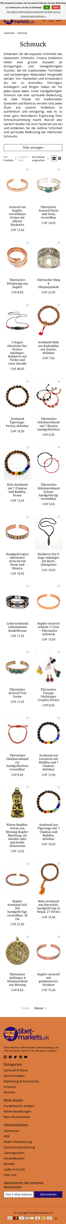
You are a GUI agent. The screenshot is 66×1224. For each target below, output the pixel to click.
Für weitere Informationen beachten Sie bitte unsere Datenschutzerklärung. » (33, 14)
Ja (46, 7)
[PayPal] (43, 1218)
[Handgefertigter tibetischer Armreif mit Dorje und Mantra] (17, 531)
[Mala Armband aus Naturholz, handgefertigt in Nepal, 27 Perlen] (48, 879)
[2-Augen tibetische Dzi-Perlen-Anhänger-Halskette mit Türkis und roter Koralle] (17, 320)
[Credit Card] (37, 1218)
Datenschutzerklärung (19, 1147)
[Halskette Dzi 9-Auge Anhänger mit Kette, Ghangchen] (48, 531)
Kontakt (9, 1164)
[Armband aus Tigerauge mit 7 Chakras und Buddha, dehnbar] (48, 802)
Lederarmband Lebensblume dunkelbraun (17, 626)
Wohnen (9, 1092)
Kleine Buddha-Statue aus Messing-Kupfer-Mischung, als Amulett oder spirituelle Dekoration (17, 835)
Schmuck (10, 1087)
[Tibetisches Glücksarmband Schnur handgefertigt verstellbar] (48, 462)
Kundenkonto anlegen (19, 1106)
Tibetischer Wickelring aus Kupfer (17, 283)
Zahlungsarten (14, 1153)
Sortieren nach (23, 158)
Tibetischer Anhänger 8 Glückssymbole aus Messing (17, 979)
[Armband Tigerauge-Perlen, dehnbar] (17, 396)
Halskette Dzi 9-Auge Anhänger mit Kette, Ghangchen (49, 559)
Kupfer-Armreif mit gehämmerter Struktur (48, 979)
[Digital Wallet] (29, 1218)
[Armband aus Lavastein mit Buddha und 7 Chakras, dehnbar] (48, 733)
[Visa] (21, 1218)
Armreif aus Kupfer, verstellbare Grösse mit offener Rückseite (17, 216)
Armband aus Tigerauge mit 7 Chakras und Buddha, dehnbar (48, 832)
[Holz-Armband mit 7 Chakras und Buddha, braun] (17, 462)
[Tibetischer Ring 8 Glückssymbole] (48, 257)
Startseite (9, 33)
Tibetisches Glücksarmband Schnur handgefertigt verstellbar (48, 491)
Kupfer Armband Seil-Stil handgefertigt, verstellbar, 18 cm (17, 910)
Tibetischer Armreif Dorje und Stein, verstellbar (48, 212)
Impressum (11, 1131)
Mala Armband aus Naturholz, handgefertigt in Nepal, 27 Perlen (48, 906)
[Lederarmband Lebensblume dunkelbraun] (17, 601)
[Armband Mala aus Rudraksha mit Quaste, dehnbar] (48, 320)
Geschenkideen (14, 1076)
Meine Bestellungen (17, 1111)
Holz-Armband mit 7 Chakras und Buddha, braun (17, 489)
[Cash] (49, 1218)
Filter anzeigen (33, 148)
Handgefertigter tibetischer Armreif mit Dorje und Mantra (17, 561)
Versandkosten (14, 1158)
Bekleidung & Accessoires (21, 1081)
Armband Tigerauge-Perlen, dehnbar (17, 422)
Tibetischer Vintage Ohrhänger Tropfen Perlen (48, 694)
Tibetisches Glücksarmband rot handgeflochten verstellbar (17, 762)
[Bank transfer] (10, 1218)
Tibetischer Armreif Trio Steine (17, 692)
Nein (56, 7)
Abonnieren (48, 1194)
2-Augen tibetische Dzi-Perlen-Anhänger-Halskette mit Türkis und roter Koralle (17, 352)
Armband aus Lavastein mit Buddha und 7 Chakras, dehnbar (48, 762)
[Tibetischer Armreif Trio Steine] (17, 667)
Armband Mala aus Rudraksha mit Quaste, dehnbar (48, 347)
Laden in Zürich (14, 1169)
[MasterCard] (15, 1218)
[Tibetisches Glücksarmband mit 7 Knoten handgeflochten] (48, 396)
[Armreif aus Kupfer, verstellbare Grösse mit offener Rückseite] (17, 184)
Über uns (10, 1175)
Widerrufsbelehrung (18, 1142)
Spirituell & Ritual (15, 1070)
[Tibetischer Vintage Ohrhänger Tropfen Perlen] (48, 667)
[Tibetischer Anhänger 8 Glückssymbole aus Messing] (17, 952)
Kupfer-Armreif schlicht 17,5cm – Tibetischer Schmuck (48, 628)
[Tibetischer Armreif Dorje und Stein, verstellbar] (48, 184)
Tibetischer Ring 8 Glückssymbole (48, 283)
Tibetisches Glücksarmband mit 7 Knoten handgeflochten (48, 424)
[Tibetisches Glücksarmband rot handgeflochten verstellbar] (17, 733)
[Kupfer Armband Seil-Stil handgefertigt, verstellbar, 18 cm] (17, 879)
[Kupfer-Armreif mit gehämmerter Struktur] (48, 952)
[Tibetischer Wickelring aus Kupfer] (17, 257)
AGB (7, 1136)
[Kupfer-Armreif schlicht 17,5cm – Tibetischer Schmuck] (48, 601)
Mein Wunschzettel (17, 1117)
